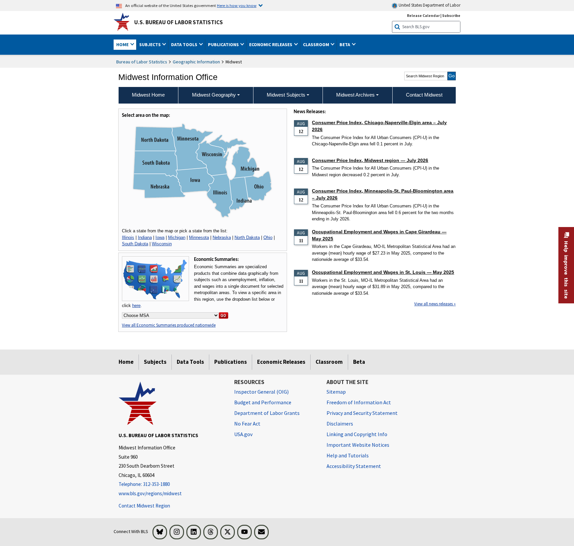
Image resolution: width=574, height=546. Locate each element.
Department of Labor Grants (267, 413)
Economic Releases (281, 361)
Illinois (128, 237)
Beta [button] (345, 44)
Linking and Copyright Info (357, 434)
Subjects (155, 361)
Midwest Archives (355, 95)
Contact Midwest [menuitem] (424, 95)
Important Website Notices (358, 444)
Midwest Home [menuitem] (148, 95)
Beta (359, 361)
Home (126, 361)
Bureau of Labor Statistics (141, 62)
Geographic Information (196, 62)
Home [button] (123, 44)
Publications (230, 361)
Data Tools (190, 361)
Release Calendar (423, 15)
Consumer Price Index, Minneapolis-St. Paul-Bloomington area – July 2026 (382, 194)
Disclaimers (340, 423)
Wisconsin (162, 243)
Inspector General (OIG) (261, 391)
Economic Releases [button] (271, 44)
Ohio (267, 237)
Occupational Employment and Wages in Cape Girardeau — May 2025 (379, 235)
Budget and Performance (262, 402)
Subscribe (451, 15)
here (136, 305)
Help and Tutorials (348, 455)
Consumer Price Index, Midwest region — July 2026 (370, 160)
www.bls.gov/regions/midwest (150, 493)
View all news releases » (435, 304)
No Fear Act (247, 423)
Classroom (329, 361)
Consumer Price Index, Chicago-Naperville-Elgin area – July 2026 (379, 126)
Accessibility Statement (354, 466)
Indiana (145, 237)
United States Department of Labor (429, 5)
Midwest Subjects (286, 95)
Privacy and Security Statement (362, 413)
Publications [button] (224, 44)
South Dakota (135, 243)
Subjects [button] (150, 44)
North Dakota (247, 237)
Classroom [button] (316, 44)
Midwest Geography (214, 95)
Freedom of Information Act (359, 402)
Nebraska (222, 237)
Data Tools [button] (184, 44)
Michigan (176, 237)
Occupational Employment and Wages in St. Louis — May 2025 (383, 272)
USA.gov (243, 434)
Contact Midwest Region (144, 506)
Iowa (159, 237)
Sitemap (336, 391)
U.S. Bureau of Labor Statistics (178, 22)
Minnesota (199, 237)
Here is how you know (236, 5)
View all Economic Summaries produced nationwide (169, 325)
